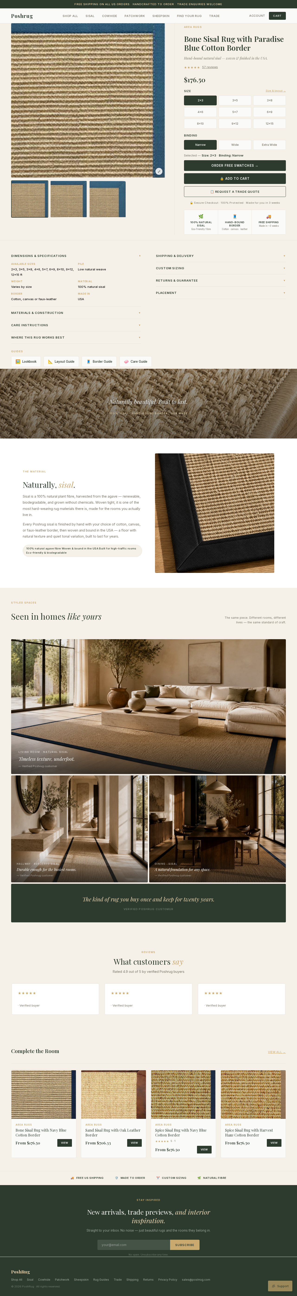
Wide (235, 144)
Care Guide (135, 361)
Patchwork (135, 16)
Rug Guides (101, 1279)
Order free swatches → (234, 165)
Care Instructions (76, 325)
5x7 (235, 112)
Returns (148, 1279)
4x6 (200, 112)
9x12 (235, 123)
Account (257, 15)
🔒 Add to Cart (235, 178)
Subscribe (184, 1245)
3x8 (269, 100)
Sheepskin (161, 16)
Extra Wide (269, 144)
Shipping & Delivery (221, 256)
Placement (221, 293)
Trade (214, 16)
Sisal (90, 16)
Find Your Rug (189, 16)
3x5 (235, 100)
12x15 (270, 123)
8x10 (200, 123)
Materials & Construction (76, 313)
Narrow (200, 144)
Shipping (132, 1279)
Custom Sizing (221, 268)
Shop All (70, 16)
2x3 (200, 100)
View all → (277, 1052)
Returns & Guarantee (221, 280)
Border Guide (99, 361)
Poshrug (22, 16)
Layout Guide (61, 361)
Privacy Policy (167, 1279)
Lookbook (26, 361)
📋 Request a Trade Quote (235, 191)
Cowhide (109, 16)
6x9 (269, 112)
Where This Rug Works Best (76, 337)
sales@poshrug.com (196, 1279)
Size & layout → (276, 90)
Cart (277, 15)
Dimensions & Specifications (76, 256)
